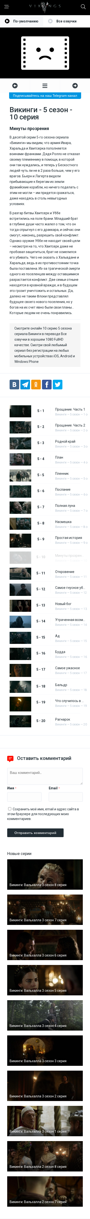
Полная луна (65, 506)
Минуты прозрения (70, 556)
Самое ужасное (67, 668)
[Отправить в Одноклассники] (36, 384)
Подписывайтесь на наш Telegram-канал (45, 95)
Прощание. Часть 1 (70, 409)
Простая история (68, 538)
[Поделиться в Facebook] (47, 384)
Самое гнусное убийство (70, 588)
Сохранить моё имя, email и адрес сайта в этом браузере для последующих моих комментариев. (43, 814)
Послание (63, 489)
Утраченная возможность (70, 620)
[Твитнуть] (57, 384)
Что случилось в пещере (70, 701)
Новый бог (63, 604)
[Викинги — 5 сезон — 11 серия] (75, 85)
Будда (60, 652)
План (59, 457)
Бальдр (61, 685)
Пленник (62, 473)
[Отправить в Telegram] (25, 384)
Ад (57, 636)
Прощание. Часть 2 (70, 425)
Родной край (65, 441)
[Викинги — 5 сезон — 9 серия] (15, 85)
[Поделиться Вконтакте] (14, 384)
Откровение (64, 572)
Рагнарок (62, 719)
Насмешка (63, 522)
